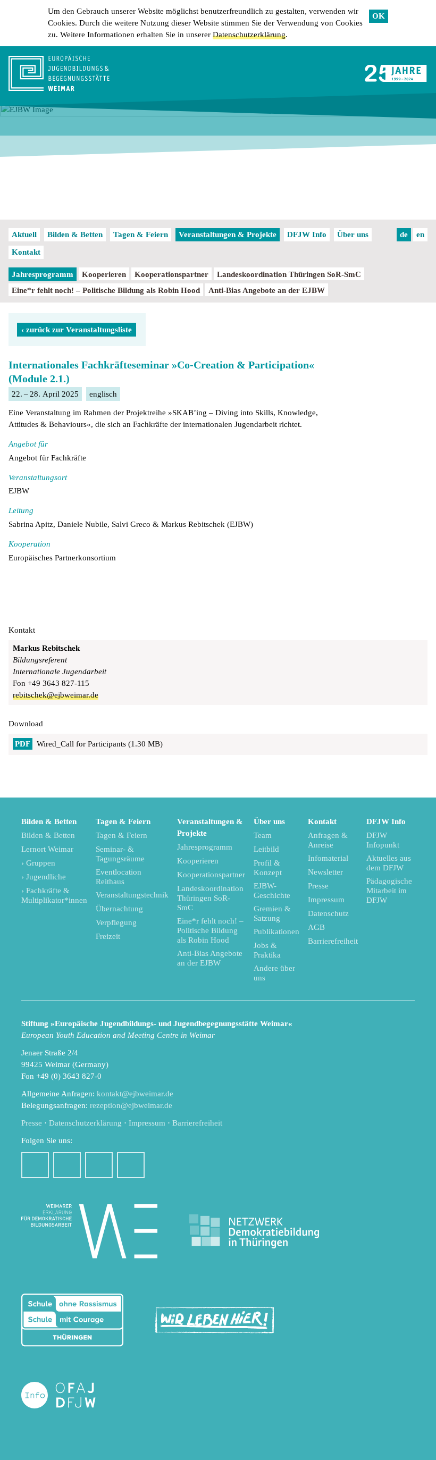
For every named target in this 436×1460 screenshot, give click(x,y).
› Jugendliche (43, 876)
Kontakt (26, 252)
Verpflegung (116, 922)
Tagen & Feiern (140, 234)
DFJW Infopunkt (382, 840)
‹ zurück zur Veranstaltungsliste (76, 329)
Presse (318, 886)
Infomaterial (328, 858)
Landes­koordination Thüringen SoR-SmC (289, 274)
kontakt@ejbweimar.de (135, 1093)
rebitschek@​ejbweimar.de (55, 695)
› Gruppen (38, 863)
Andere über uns (274, 973)
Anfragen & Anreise (328, 840)
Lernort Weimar (47, 849)
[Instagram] (67, 1165)
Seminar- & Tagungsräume (120, 854)
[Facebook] (35, 1165)
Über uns (352, 234)
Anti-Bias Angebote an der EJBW (266, 290)
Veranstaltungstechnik (132, 895)
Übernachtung (119, 908)
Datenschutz (328, 913)
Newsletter (325, 872)
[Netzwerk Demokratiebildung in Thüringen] (254, 1232)
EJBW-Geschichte (272, 891)
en (420, 234)
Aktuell (24, 234)
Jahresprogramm (42, 274)
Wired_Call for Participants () (89, 744)
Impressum (326, 899)
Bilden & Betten (75, 234)
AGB (316, 927)
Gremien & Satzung (272, 913)
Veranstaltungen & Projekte (227, 234)
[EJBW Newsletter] (131, 1165)
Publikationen (276, 931)
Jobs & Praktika (267, 950)
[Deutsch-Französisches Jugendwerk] (69, 1395)
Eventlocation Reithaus (118, 877)
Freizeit (108, 936)
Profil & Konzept (268, 868)
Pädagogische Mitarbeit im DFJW (389, 890)
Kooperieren (104, 274)
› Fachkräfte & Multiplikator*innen (54, 895)
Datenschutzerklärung (249, 34)
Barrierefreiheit (333, 941)
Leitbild (266, 849)
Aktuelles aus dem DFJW (388, 863)
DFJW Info (306, 234)
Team (263, 835)
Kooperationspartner (171, 274)
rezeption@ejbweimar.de (131, 1105)
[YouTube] (99, 1165)
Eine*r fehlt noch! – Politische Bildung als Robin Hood (106, 290)
